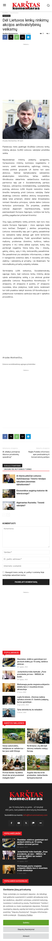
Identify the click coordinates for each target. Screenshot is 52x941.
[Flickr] (40, 823)
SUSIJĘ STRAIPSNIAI (12, 466)
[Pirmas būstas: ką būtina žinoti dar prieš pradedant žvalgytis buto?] (14, 763)
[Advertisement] (26, 71)
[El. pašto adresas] (22, 37)
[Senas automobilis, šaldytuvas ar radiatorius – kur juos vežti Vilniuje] (14, 736)
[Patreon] (33, 823)
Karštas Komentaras (10, 33)
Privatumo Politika (25, 915)
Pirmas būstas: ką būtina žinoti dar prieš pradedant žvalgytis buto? (13, 775)
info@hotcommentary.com (35, 815)
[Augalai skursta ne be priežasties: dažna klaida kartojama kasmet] (38, 763)
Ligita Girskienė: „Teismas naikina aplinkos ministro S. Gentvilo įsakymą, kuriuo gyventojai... (33, 699)
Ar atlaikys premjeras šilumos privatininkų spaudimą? (11, 454)
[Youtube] (19, 823)
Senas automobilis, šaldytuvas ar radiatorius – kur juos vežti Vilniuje (14, 748)
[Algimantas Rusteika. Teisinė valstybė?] (9, 505)
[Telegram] (28, 37)
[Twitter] (26, 823)
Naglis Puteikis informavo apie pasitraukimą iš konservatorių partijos (38, 454)
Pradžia (5, 13)
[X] (10, 37)
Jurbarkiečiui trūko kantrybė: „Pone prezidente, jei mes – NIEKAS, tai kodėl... (31, 674)
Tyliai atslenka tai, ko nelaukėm (29, 710)
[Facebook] (5, 37)
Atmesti (26, 936)
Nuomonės (14, 13)
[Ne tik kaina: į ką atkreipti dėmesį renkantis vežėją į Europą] (38, 736)
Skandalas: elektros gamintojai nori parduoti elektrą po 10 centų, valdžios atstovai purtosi (32, 842)
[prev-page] (4, 514)
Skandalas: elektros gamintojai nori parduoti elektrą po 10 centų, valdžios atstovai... (32, 661)
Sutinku (26, 922)
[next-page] (8, 514)
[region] (26, 913)
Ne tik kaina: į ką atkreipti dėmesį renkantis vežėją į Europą (37, 748)
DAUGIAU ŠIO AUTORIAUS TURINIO (18, 469)
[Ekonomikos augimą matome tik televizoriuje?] (9, 493)
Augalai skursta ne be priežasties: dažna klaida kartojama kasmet (37, 775)
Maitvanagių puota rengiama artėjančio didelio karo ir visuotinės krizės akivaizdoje (33, 686)
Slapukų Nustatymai (26, 929)
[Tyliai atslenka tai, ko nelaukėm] (9, 712)
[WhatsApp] (16, 37)
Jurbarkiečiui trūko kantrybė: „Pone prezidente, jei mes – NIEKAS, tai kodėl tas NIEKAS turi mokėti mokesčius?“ (32, 855)
